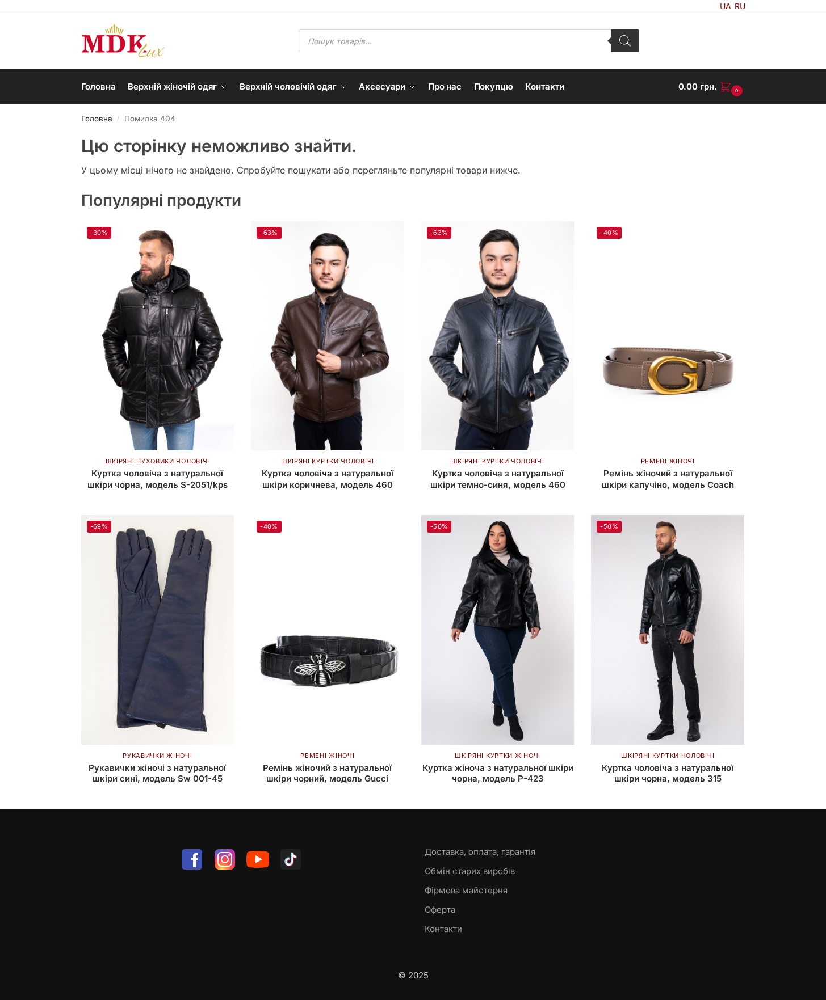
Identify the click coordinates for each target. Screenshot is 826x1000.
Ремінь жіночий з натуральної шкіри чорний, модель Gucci (327, 773)
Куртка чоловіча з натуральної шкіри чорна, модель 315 (667, 773)
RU (740, 6)
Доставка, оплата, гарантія (480, 851)
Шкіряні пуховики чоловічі (158, 461)
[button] (711, 87)
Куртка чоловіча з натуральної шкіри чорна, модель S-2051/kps (157, 479)
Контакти (443, 928)
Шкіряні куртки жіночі (497, 756)
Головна (96, 118)
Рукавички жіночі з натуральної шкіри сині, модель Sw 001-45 (157, 773)
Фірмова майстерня (466, 890)
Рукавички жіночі (157, 756)
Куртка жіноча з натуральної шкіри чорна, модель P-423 (497, 773)
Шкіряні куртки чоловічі (327, 461)
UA (725, 6)
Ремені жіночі (668, 461)
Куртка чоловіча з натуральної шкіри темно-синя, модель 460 (497, 479)
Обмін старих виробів (470, 871)
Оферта (440, 909)
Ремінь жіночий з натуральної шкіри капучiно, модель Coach (668, 479)
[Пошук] (625, 40)
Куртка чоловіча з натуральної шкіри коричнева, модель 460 (327, 479)
